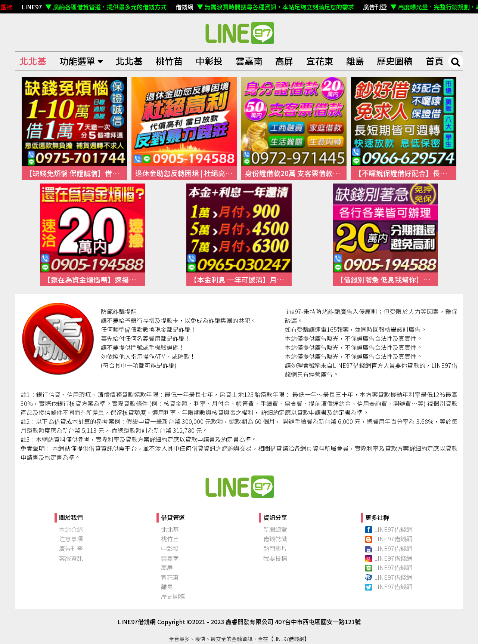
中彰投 (209, 60)
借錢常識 (275, 538)
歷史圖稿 (395, 60)
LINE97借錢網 (393, 529)
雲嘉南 (249, 60)
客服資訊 (71, 558)
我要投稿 (275, 558)
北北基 (32, 60)
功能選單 (77, 60)
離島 (355, 60)
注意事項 (71, 538)
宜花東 (319, 60)
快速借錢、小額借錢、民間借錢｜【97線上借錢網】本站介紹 (239, 486)
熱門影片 (275, 548)
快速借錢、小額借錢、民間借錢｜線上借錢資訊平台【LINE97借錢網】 (239, 32)
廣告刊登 (71, 548)
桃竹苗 (169, 60)
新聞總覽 (275, 529)
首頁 (435, 60)
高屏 (284, 60)
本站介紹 (71, 529)
